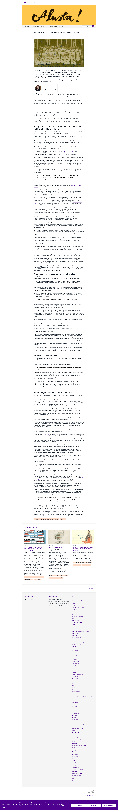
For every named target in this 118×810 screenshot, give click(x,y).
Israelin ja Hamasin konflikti (78, 642)
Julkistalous (74, 650)
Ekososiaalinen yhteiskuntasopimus (80, 614)
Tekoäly (74, 741)
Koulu (73, 669)
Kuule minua (75, 676)
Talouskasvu (75, 732)
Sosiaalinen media (87, 564)
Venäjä (73, 764)
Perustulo (74, 700)
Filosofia (74, 629)
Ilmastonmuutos (76, 641)
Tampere (74, 736)
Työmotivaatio (75, 751)
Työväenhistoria (76, 754)
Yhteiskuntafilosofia (76, 773)
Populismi (74, 704)
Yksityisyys (74, 779)
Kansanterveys (75, 654)
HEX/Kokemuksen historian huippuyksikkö (44, 519)
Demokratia (75, 609)
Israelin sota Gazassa (77, 644)
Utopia (73, 760)
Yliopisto (74, 780)
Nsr (73, 689)
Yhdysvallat (74, 771)
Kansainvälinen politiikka (77, 652)
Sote (73, 721)
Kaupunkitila (75, 657)
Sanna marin (75, 708)
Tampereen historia (76, 738)
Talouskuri (74, 734)
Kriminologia (75, 670)
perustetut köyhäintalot (68, 151)
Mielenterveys (75, 687)
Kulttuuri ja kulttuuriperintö (78, 674)
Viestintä (74, 766)
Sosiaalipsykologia (76, 713)
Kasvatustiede (75, 656)
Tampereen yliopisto (77, 739)
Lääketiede (74, 683)
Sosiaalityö (74, 717)
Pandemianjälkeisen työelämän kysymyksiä (82, 697)
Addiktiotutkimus (76, 598)
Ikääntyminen (75, 639)
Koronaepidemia (76, 667)
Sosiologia (74, 719)
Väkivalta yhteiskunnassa (78, 769)
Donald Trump (75, 613)
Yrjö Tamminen (46, 434)
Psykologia (74, 706)
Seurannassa (75, 710)
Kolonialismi (75, 663)
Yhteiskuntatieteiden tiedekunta (79, 777)
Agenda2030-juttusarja (77, 600)
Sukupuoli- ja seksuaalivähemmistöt (80, 724)
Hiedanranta (75, 633)
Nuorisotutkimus (77, 564)
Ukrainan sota (75, 756)
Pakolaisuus (75, 695)
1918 (73, 596)
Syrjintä (74, 730)
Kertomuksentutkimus (77, 659)
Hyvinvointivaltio (28, 579)
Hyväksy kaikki (94, 805)
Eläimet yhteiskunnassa (77, 616)
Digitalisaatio (75, 611)
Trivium (74, 747)
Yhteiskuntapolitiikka (77, 775)
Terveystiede (75, 743)
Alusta (73, 603)
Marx (73, 685)
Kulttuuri (74, 672)
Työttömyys (37, 579)
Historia (56, 519)
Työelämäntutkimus (76, 749)
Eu (72, 626)
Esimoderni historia (76, 622)
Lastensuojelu (75, 678)
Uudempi (91, 588)
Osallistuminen (75, 693)
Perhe (73, 698)
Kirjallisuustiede (75, 661)
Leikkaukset (74, 680)
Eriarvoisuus (75, 620)
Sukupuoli (63, 519)
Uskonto (74, 758)
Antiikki (73, 605)
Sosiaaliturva (75, 715)
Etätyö (73, 624)
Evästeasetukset (79, 805)
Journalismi (74, 646)
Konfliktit (74, 665)
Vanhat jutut (75, 762)
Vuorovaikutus (75, 767)
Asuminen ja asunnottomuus (79, 607)
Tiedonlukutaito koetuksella (78, 745)
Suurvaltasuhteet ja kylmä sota (79, 728)
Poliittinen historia (76, 702)
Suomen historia (76, 726)
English (73, 618)
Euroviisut (74, 628)
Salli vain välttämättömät (109, 805)
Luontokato (74, 682)
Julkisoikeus (74, 648)
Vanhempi (27, 588)
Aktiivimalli (74, 601)
